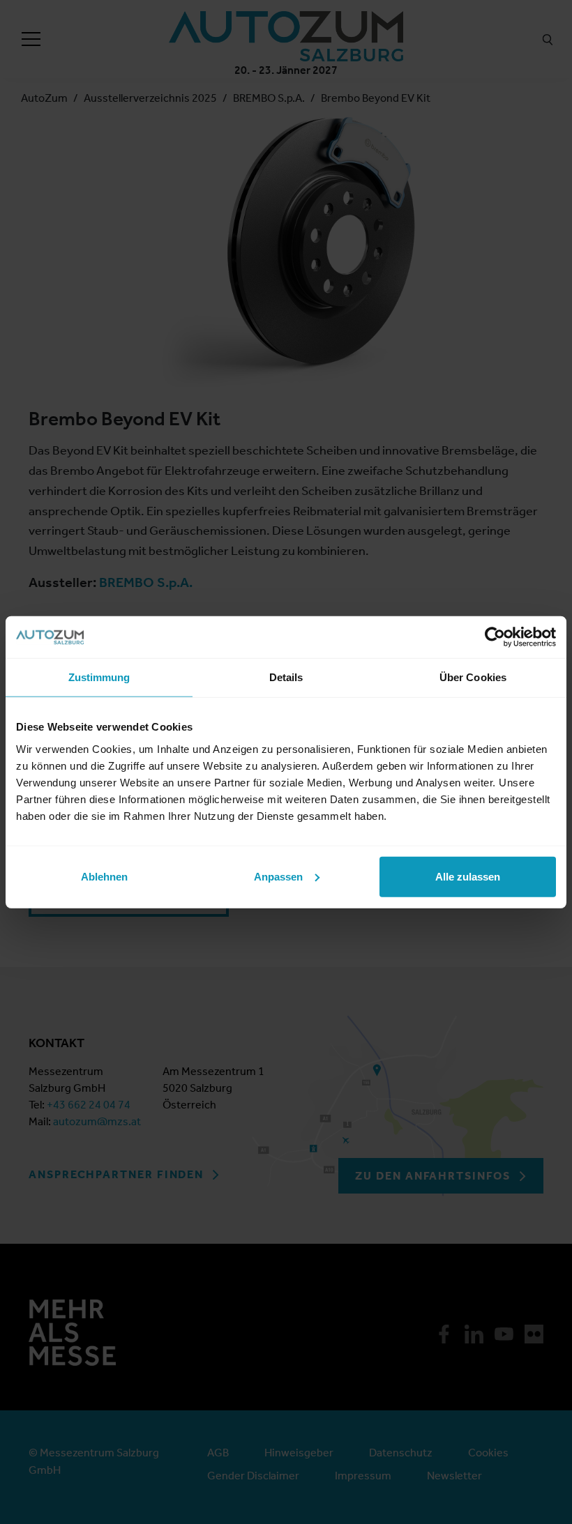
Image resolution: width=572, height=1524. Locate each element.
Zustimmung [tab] (99, 677)
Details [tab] (286, 677)
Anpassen (278, 876)
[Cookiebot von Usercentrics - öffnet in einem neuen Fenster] (495, 637)
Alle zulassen (467, 876)
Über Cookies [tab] (472, 677)
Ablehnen (104, 876)
